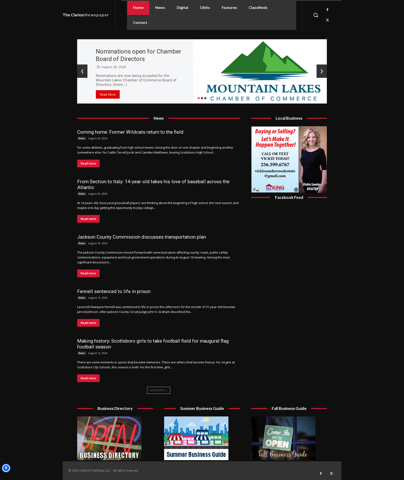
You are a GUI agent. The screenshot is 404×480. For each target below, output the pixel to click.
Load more (157, 390)
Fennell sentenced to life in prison (114, 291)
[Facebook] (327, 10)
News (82, 138)
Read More (108, 94)
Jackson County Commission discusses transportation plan (141, 237)
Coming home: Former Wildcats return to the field (130, 132)
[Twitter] (327, 20)
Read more (88, 163)
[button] (315, 14)
